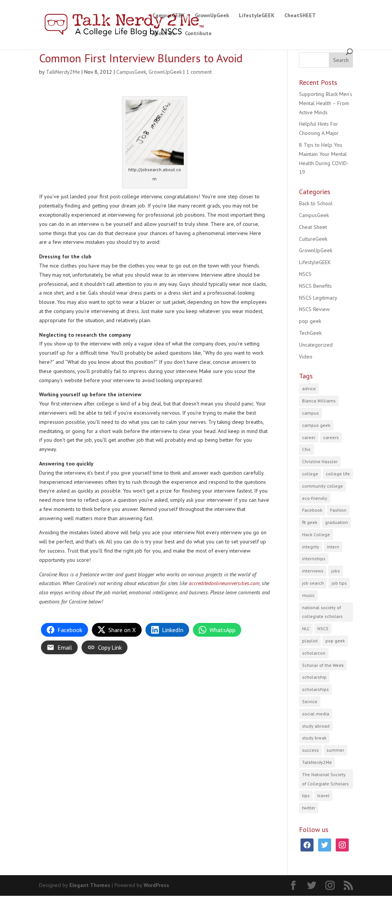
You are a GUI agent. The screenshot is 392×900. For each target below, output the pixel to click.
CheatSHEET (300, 16)
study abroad (316, 726)
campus (310, 413)
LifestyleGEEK (256, 16)
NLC (306, 628)
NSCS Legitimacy (318, 297)
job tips (339, 583)
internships (313, 558)
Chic (306, 449)
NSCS (305, 274)
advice (309, 388)
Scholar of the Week (323, 665)
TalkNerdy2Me (63, 71)
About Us (163, 34)
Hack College (316, 534)
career (308, 437)
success (310, 750)
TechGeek (310, 332)
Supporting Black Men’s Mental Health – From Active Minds (325, 103)
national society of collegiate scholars (322, 612)
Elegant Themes (89, 885)
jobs (335, 571)
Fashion (338, 510)
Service (309, 701)
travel (323, 795)
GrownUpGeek (212, 16)
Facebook (312, 510)
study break (314, 738)
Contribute (198, 34)
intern (333, 547)
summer (335, 750)
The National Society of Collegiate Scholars (325, 779)
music (308, 595)
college (310, 474)
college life (338, 474)
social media (315, 714)
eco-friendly (314, 498)
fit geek (309, 522)
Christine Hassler (320, 461)
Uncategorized (316, 344)
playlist (310, 641)
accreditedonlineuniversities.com (224, 583)
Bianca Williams (319, 401)
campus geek (316, 425)
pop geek (310, 321)
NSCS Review (314, 309)
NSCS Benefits (315, 285)
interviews (312, 571)
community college (322, 486)
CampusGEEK (168, 16)
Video (305, 356)
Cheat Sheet (313, 227)
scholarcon (313, 653)
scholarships (315, 689)
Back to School (316, 203)
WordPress (156, 885)
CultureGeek (313, 238)
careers (331, 437)
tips (306, 795)
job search (313, 583)
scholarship (314, 677)
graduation (336, 522)
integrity (310, 547)
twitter (308, 808)
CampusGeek (131, 71)
